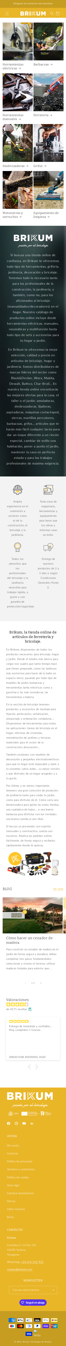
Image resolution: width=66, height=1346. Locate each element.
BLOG (10, 1217)
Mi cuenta (13, 1145)
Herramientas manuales (13, 117)
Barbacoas (41, 64)
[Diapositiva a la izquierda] (25, 983)
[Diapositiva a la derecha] (41, 983)
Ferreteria (41, 115)
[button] (7, 13)
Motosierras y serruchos (13, 215)
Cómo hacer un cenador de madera (29, 940)
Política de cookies (18, 1177)
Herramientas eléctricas (13, 66)
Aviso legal (13, 1185)
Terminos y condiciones (20, 1169)
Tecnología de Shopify (41, 1342)
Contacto (12, 1153)
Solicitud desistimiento (20, 1193)
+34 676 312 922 (32, 1261)
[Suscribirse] (53, 1290)
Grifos (38, 166)
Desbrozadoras (14, 166)
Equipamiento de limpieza (46, 215)
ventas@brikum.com (19, 1269)
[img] (34, 1004)
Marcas (11, 1201)
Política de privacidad (19, 1161)
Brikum (26, 1342)
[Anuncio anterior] (6, 4)
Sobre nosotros (16, 1209)
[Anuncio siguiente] (59, 4)
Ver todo (58, 888)
